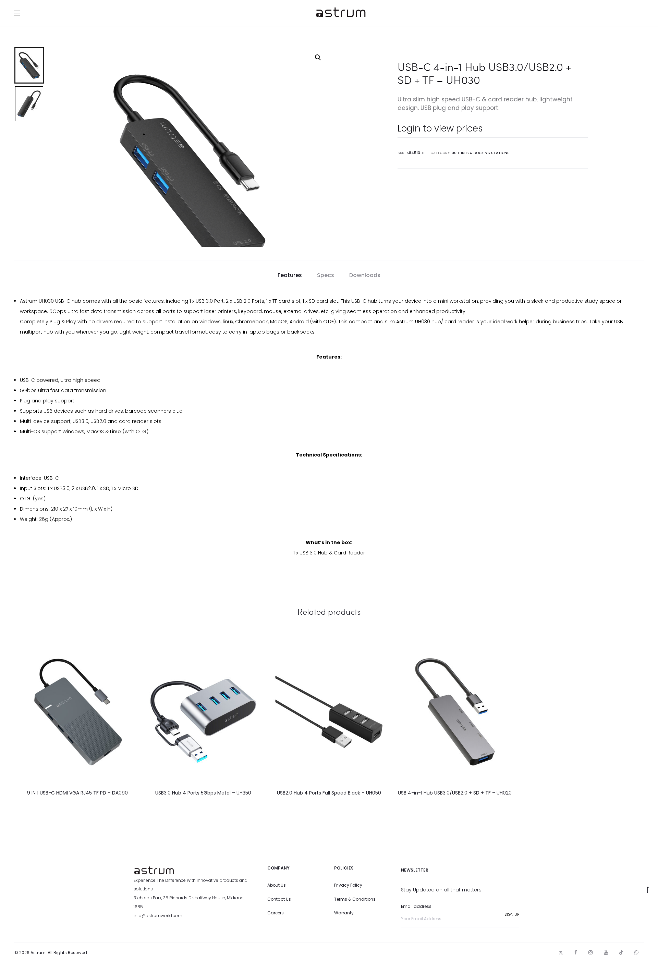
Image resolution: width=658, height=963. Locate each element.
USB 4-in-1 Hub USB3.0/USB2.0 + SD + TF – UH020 (455, 792)
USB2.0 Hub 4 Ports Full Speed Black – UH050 (329, 792)
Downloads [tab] (364, 275)
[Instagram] (590, 952)
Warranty (344, 913)
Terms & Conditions (355, 899)
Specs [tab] (325, 275)
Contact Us (279, 899)
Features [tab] (290, 275)
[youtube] (606, 952)
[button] (318, 57)
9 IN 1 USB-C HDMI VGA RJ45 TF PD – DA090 (77, 792)
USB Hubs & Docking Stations (481, 152)
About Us (276, 885)
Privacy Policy (348, 885)
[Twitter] (561, 952)
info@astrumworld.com (158, 915)
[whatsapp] (636, 952)
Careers (275, 913)
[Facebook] (575, 952)
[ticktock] (621, 952)
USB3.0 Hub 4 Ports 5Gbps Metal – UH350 (203, 792)
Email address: (416, 906)
